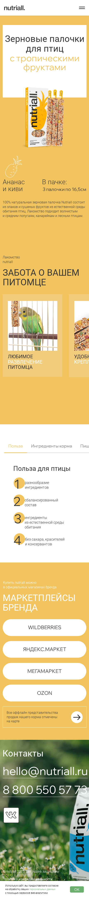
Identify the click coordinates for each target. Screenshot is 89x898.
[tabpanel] (44, 510)
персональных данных (42, 889)
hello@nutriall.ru (45, 771)
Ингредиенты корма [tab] (51, 445)
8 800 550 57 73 (45, 790)
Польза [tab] (15, 445)
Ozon (44, 693)
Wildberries (44, 627)
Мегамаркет (44, 671)
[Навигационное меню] (82, 8)
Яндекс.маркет (44, 649)
